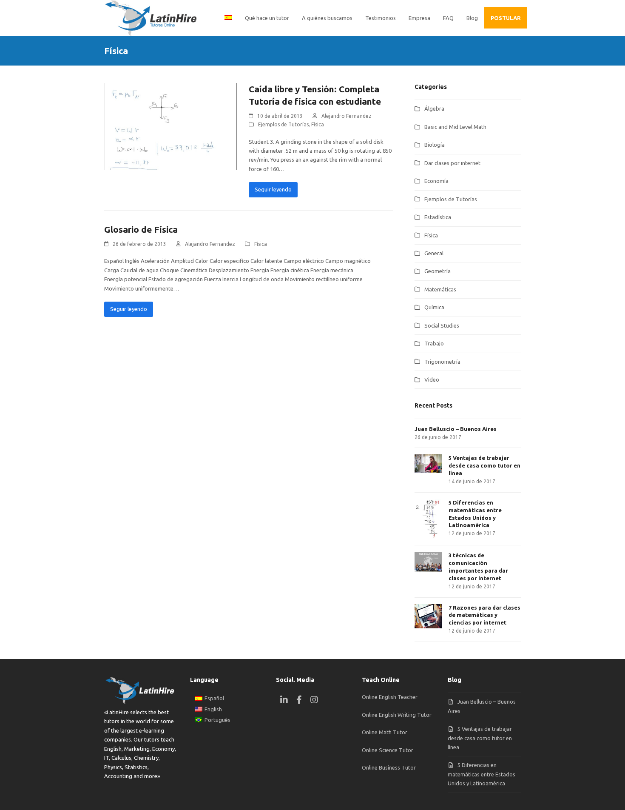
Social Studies (441, 325)
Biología (434, 145)
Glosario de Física (141, 229)
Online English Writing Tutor (397, 715)
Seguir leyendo (273, 189)
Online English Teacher (390, 697)
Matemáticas (440, 289)
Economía (436, 181)
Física (317, 124)
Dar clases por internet (452, 163)
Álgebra (434, 108)
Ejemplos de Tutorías (283, 124)
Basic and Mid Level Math (455, 127)
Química (434, 307)
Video (431, 379)
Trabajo (434, 343)
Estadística (437, 217)
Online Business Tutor (389, 767)
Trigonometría (442, 362)
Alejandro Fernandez (346, 116)
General (433, 253)
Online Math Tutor (384, 732)
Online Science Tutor (387, 750)
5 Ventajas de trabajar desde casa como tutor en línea (480, 738)
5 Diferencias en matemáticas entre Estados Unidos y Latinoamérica (481, 774)
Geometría (437, 271)
